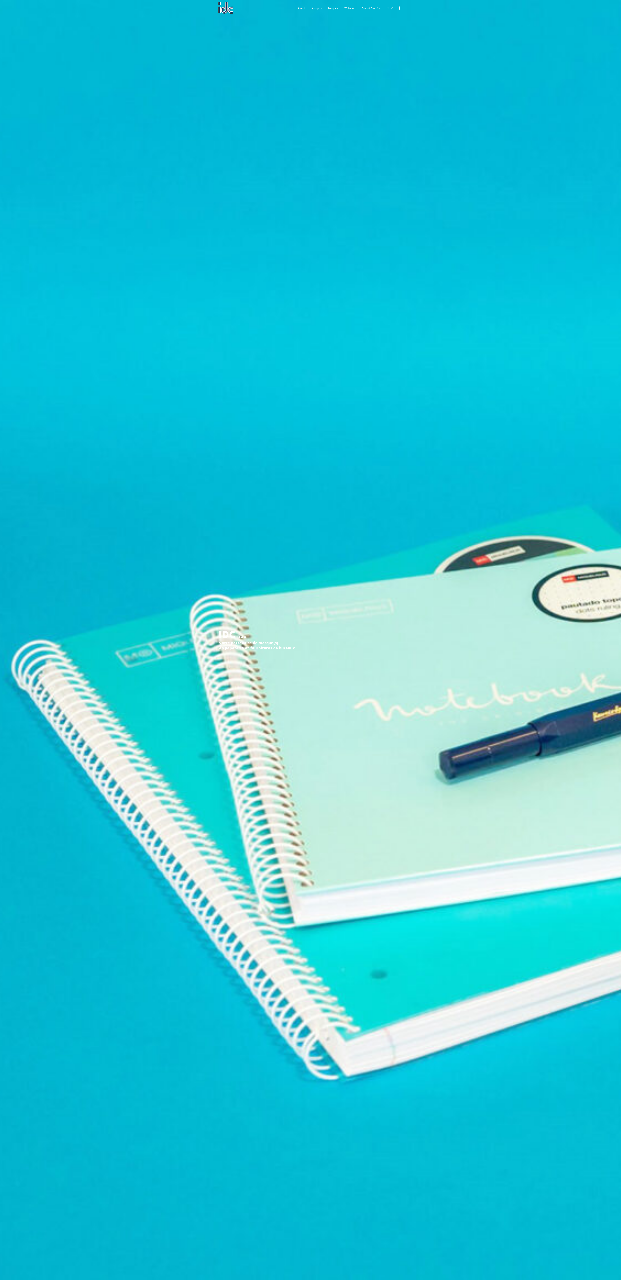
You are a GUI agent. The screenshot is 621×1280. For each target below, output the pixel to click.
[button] (389, 8)
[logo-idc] (225, 8)
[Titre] (399, 8)
